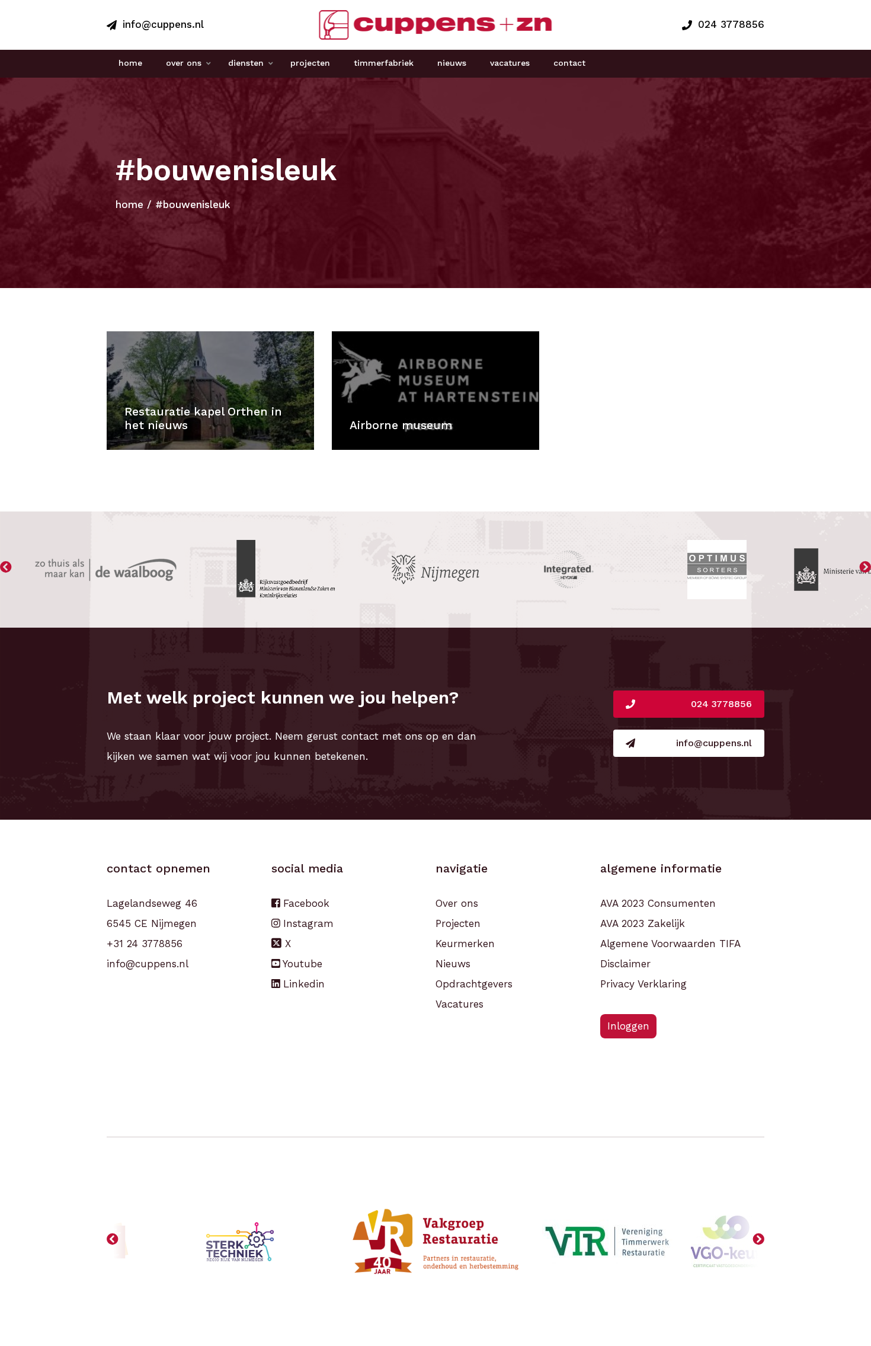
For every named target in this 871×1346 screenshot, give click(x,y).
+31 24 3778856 (144, 943)
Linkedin (302, 984)
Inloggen (628, 1026)
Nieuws (453, 964)
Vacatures (459, 1004)
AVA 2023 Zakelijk (642, 923)
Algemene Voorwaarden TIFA (670, 943)
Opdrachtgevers (474, 984)
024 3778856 (731, 24)
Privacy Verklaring (643, 984)
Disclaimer (625, 964)
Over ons (457, 903)
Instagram (307, 923)
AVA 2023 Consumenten (658, 903)
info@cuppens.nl (163, 24)
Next (865, 570)
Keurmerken (465, 943)
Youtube (301, 964)
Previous (6, 570)
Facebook (304, 903)
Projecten (458, 923)
